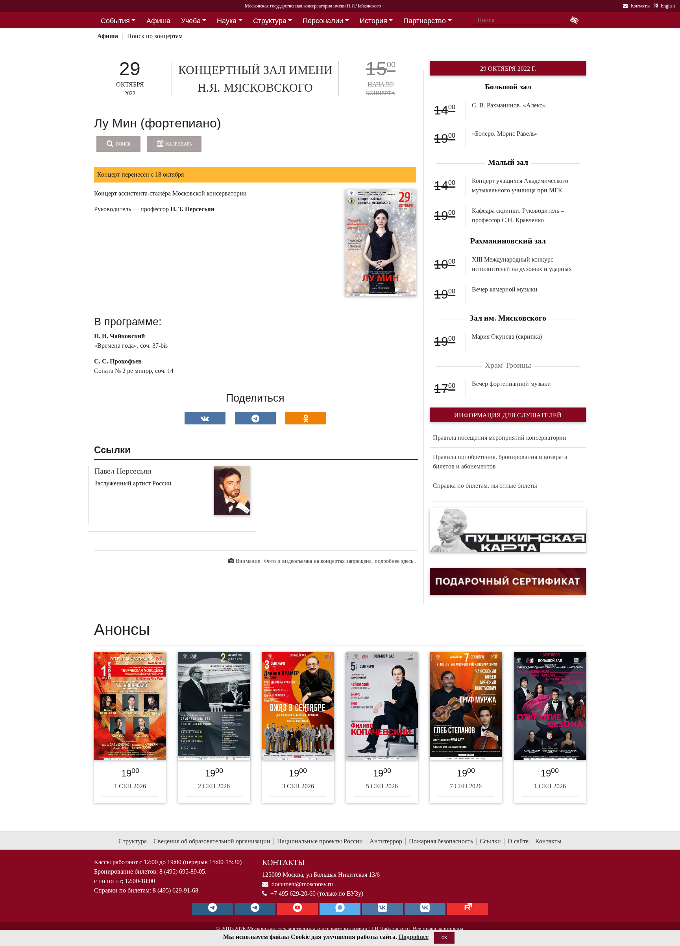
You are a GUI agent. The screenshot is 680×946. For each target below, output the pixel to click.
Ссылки (490, 841)
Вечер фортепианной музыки (511, 383)
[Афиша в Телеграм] (467, 909)
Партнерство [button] (424, 21)
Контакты (548, 841)
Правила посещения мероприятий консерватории (499, 437)
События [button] (115, 21)
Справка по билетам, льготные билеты (485, 485)
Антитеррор (386, 841)
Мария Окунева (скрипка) (507, 336)
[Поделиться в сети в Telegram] (255, 418)
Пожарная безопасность (441, 841)
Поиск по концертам (155, 36)
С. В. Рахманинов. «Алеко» (509, 105)
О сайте (518, 841)
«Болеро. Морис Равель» (505, 133)
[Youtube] (297, 909)
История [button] (373, 21)
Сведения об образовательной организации (211, 841)
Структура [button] (269, 21)
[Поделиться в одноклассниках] (305, 418)
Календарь (178, 144)
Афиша (107, 36)
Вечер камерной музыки (505, 289)
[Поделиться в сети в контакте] (205, 418)
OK (444, 937)
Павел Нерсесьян (123, 471)
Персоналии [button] (323, 21)
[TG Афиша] (255, 909)
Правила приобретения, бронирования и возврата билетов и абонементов (500, 462)
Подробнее (414, 936)
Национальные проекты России (320, 841)
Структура (132, 841)
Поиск (123, 144)
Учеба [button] (191, 21)
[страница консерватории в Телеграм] (212, 909)
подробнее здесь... (396, 561)
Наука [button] (227, 21)
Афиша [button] (158, 21)
